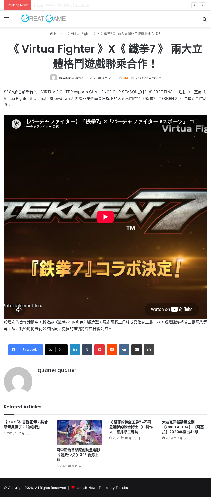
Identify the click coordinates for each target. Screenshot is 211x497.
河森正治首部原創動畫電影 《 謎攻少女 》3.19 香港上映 (78, 454)
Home (58, 33)
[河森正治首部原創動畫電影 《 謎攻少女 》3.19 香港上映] (79, 432)
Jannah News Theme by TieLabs (102, 488)
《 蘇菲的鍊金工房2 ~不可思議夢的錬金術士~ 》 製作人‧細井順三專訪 (131, 426)
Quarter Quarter (71, 78)
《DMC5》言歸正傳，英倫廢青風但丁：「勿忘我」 (26, 424)
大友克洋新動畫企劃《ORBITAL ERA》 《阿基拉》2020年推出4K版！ (183, 426)
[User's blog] (41, 18)
